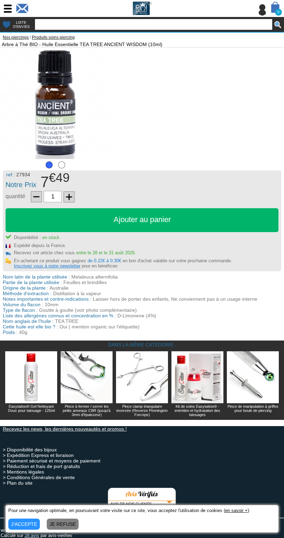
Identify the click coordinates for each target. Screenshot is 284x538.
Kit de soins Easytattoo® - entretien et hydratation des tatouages (197, 410)
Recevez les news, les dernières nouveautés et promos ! (65, 429)
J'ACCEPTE (24, 524)
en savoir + (236, 510)
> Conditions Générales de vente (39, 477)
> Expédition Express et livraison (38, 455)
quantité (15, 196)
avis (32, 535)
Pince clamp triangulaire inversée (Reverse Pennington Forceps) (142, 410)
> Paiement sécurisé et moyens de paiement (51, 461)
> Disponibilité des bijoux (30, 449)
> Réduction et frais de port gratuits (41, 466)
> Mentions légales (23, 472)
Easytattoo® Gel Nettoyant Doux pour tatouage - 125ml (31, 408)
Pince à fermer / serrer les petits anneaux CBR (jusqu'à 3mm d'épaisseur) (86, 410)
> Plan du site (18, 483)
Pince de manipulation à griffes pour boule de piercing (253, 408)
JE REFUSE (63, 524)
